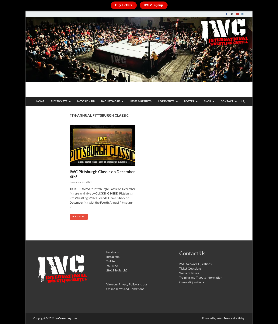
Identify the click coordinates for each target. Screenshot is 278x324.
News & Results (140, 101)
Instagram (113, 256)
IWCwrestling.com (66, 318)
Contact (227, 101)
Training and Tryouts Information (200, 277)
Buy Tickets (123, 5)
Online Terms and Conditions (125, 289)
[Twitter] (232, 14)
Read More (77, 216)
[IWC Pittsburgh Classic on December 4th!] (102, 145)
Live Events (166, 101)
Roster (189, 101)
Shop (207, 101)
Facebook (112, 252)
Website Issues (189, 273)
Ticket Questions (190, 268)
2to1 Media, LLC (116, 270)
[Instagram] (242, 14)
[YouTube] (237, 14)
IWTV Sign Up (86, 101)
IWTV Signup (153, 5)
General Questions (191, 282)
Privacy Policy (128, 284)
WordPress (223, 318)
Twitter (111, 261)
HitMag (239, 318)
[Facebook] (226, 14)
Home (40, 101)
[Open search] (243, 101)
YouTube (112, 265)
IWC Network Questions (195, 264)
